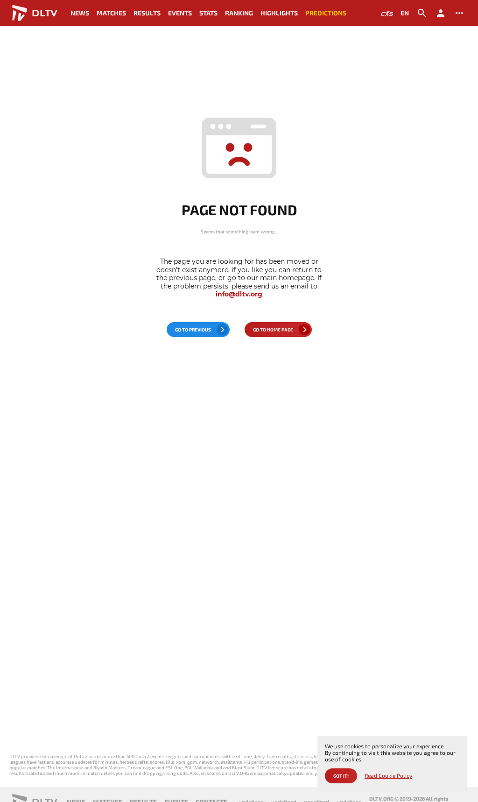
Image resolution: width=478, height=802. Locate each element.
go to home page (273, 329)
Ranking (239, 13)
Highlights (279, 13)
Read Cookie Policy (388, 776)
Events (180, 13)
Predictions (325, 13)
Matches (111, 13)
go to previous (193, 329)
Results (147, 13)
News (79, 13)
